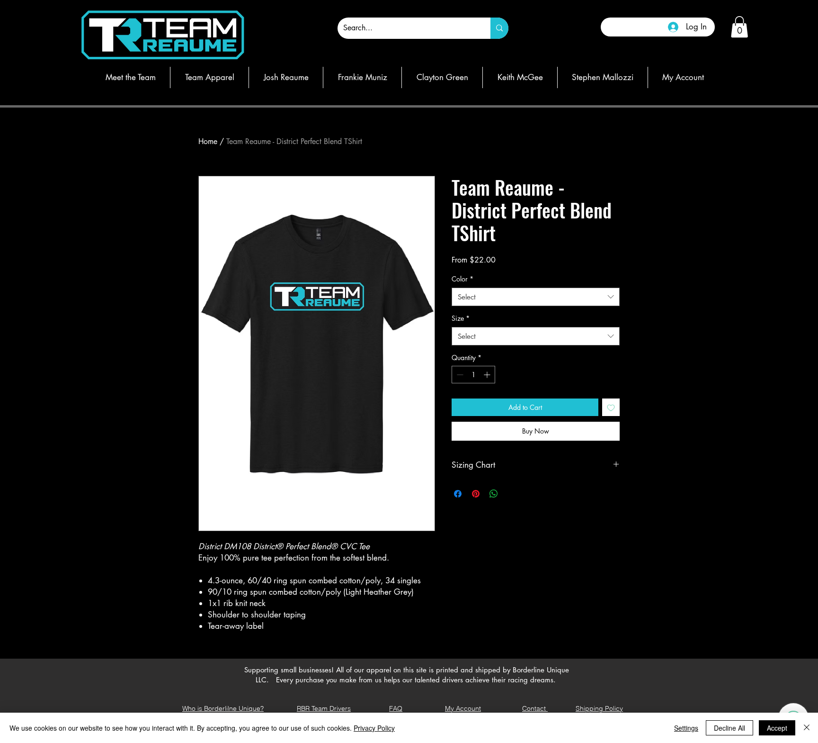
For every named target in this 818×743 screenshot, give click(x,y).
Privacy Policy (374, 728)
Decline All (729, 728)
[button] (739, 26)
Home (207, 141)
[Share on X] (511, 493)
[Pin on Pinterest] (475, 493)
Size (461, 318)
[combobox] (536, 297)
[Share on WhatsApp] (493, 493)
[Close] (806, 727)
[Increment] (488, 374)
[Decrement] (459, 374)
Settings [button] (686, 728)
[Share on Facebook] (457, 493)
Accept (777, 728)
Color (462, 278)
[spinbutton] (473, 374)
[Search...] (499, 28)
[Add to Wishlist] (611, 407)
